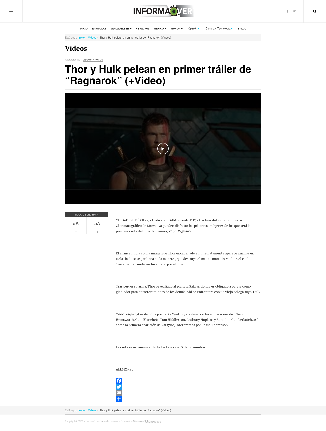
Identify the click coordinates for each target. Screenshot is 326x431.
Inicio (84, 28)
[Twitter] (294, 11)
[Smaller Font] (76, 232)
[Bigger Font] (97, 232)
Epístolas (99, 28)
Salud (242, 28)
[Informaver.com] (163, 11)
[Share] (188, 399)
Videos (92, 37)
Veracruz (142, 28)
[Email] (188, 393)
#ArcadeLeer (120, 28)
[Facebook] (287, 11)
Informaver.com (153, 420)
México (159, 28)
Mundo (176, 28)
